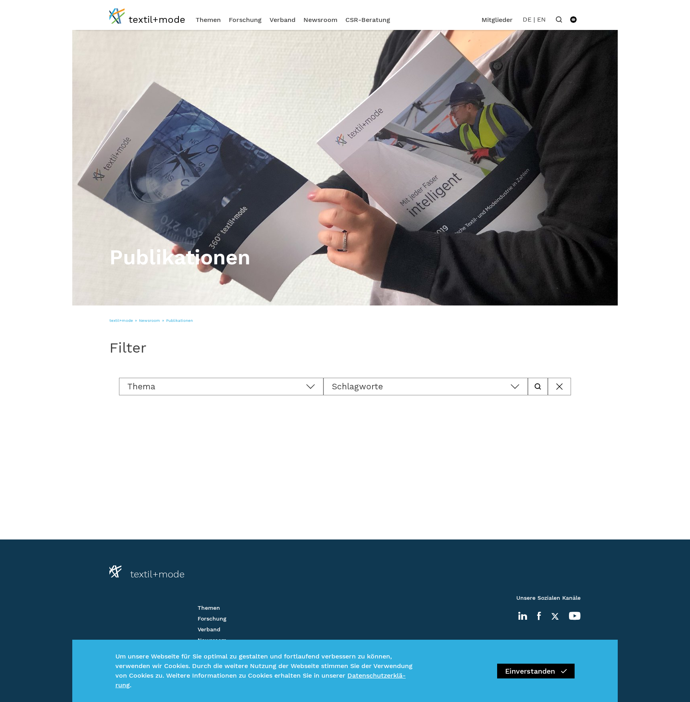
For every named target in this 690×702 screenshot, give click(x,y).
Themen (208, 20)
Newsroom (320, 20)
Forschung (245, 20)
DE (527, 19)
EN (541, 19)
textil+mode (121, 320)
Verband (282, 20)
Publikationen (179, 320)
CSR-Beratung (367, 20)
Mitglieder (497, 20)
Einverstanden (530, 671)
